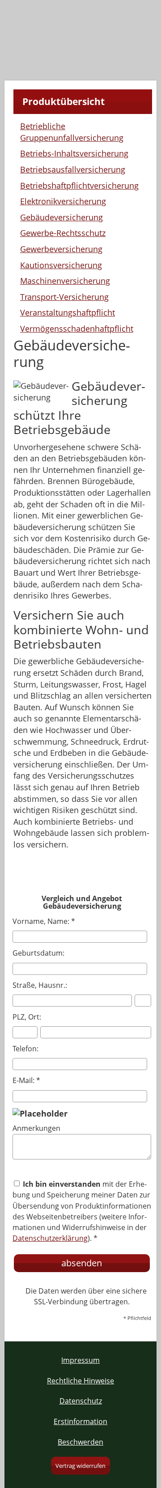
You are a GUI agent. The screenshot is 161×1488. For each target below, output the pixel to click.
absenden (81, 1263)
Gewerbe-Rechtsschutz (63, 233)
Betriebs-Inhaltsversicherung (74, 153)
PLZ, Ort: (27, 1017)
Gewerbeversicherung (61, 249)
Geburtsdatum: (38, 953)
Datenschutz (80, 1401)
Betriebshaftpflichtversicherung (79, 185)
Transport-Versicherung (64, 296)
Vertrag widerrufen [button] (80, 1466)
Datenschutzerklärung (50, 1238)
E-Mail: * (26, 1080)
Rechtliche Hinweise (80, 1381)
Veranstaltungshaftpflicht (67, 312)
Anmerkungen (36, 1128)
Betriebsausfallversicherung (72, 169)
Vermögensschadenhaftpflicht (76, 328)
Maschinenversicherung (65, 280)
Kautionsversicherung (61, 265)
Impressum (80, 1360)
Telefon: (25, 1049)
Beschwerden (80, 1442)
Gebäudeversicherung (61, 217)
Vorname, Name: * (44, 921)
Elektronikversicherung (63, 201)
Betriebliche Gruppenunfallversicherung (71, 132)
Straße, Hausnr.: (40, 985)
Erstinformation (80, 1421)
